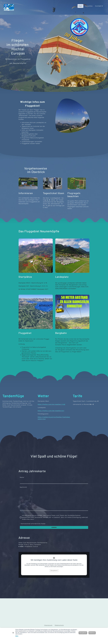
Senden (54, 527)
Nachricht (23, 487)
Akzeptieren (54, 570)
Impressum (48, 625)
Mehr (16, 636)
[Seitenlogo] (9, 7)
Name (22, 477)
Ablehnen (92, 632)
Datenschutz (59, 625)
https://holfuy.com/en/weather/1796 (51, 404)
